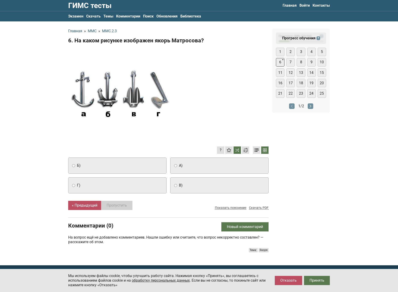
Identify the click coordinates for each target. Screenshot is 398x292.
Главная (290, 5)
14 (311, 72)
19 (311, 83)
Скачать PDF (259, 208)
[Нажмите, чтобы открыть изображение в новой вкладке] (120, 93)
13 (301, 72)
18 (301, 83)
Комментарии (128, 16)
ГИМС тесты (89, 5)
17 (291, 83)
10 (322, 62)
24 (311, 93)
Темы (108, 16)
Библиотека (190, 16)
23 (301, 93)
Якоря (264, 250)
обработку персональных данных (161, 280)
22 (291, 93)
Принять (317, 280)
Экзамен (75, 16)
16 (280, 83)
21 (280, 93)
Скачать (93, 16)
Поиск (148, 16)
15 (322, 72)
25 (322, 93)
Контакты (321, 5)
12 (291, 72)
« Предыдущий (84, 205)
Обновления (167, 16)
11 (280, 72)
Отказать (288, 280)
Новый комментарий (245, 227)
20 (322, 83)
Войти (304, 5)
